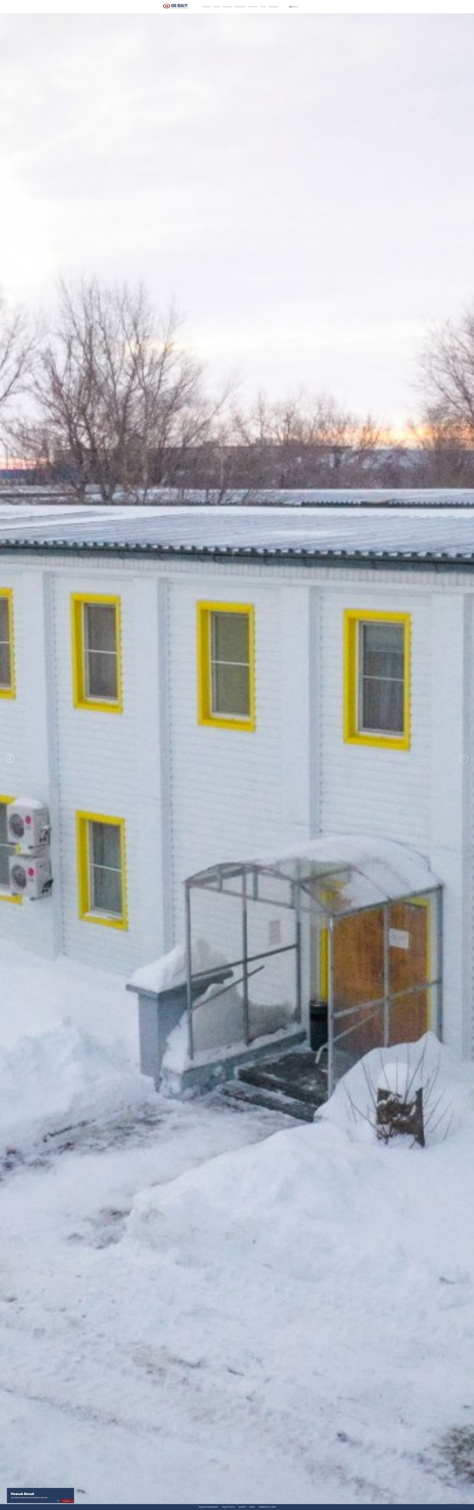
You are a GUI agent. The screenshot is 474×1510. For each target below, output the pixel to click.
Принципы (240, 6)
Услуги (216, 6)
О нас (263, 6)
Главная (206, 6)
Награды (273, 6)
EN (293, 7)
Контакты (252, 6)
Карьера (227, 6)
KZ (296, 7)
